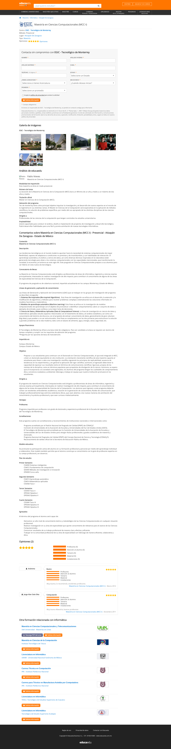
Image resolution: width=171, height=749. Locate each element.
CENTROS (127, 4)
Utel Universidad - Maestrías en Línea (36, 629)
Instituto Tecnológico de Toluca (34, 643)
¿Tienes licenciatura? (29, 80)
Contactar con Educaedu (101, 730)
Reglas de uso (66, 730)
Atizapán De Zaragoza (46, 18)
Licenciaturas (144, 12)
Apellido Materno (28, 65)
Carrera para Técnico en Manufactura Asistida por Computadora (50, 683)
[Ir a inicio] (20, 18)
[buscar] (98, 6)
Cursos (75, 12)
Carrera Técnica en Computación (36, 668)
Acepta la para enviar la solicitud (41, 95)
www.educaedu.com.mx (104, 736)
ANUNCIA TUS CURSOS (142, 4)
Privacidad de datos (82, 730)
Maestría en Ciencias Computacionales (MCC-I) (87, 586)
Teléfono (28, 72)
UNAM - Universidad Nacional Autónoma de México (42, 658)
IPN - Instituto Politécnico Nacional (35, 671)
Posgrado (132, 12)
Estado (72, 72)
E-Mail (72, 65)
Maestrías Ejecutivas (50, 12)
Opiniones (44, 41)
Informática (33, 18)
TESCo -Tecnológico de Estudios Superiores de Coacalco (43, 700)
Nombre (24, 57)
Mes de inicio (74, 80)
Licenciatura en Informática (34, 654)
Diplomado (105, 12)
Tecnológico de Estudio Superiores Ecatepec (39, 714)
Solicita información (32, 100)
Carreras (89, 12)
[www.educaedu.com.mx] (85, 742)
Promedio (25, 87)
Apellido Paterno (76, 57)
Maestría (65, 12)
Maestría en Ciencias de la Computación (39, 640)
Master (118, 12)
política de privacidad (37, 95)
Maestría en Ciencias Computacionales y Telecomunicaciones (49, 626)
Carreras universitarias (30, 12)
